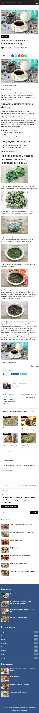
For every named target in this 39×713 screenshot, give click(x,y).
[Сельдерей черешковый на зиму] (28, 438)
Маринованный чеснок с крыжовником (22, 532)
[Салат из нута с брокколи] (5, 694)
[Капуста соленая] (10, 421)
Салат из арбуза (15, 676)
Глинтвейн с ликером (16, 540)
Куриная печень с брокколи (18, 617)
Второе (3, 632)
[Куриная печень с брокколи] (5, 619)
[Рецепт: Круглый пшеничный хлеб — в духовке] (5, 611)
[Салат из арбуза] (5, 679)
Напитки (3, 650)
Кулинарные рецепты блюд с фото (12, 3)
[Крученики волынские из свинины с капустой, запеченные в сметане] (5, 604)
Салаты (3, 639)
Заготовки (5, 36)
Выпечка (3, 635)
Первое (3, 654)
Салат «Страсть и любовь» (18, 563)
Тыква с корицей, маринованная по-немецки (9, 401)
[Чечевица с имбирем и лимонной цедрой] (5, 573)
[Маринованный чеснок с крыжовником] (5, 534)
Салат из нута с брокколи (18, 692)
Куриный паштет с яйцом (18, 594)
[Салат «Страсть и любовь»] (5, 565)
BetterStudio (24, 710)
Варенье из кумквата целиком (19, 684)
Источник (34, 366)
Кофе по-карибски (16, 548)
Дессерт (3, 658)
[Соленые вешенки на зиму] (10, 438)
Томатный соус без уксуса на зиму (21, 524)
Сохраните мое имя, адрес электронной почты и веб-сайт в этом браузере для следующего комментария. (18, 499)
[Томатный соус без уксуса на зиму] (5, 527)
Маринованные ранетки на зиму (20, 555)
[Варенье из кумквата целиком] (5, 686)
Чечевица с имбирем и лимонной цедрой (23, 571)
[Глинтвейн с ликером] (5, 542)
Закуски (3, 647)
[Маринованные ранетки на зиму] (5, 558)
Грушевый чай (31, 397)
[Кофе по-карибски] (5, 550)
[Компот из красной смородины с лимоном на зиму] (5, 671)
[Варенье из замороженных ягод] (28, 421)
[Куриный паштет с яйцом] (5, 596)
